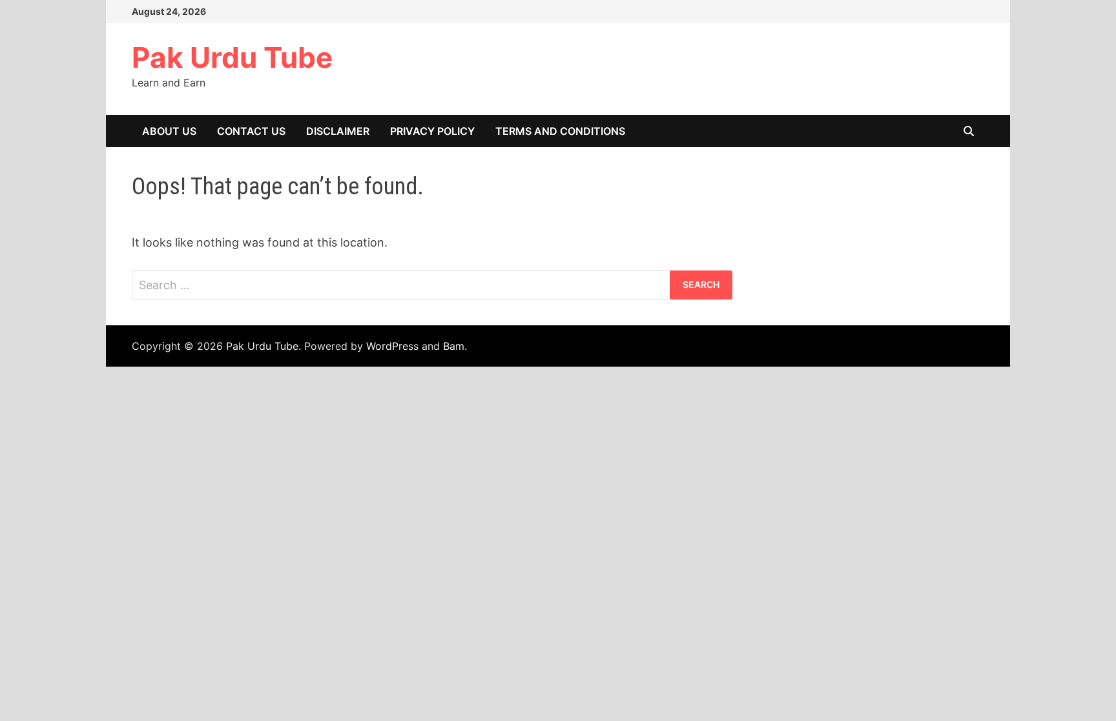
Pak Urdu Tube (232, 57)
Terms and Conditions (560, 131)
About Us (169, 131)
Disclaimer (337, 131)
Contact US (251, 131)
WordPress (392, 346)
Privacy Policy (432, 131)
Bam (453, 346)
